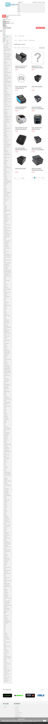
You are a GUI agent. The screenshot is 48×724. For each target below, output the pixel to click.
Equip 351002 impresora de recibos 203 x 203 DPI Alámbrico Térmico (38, 149)
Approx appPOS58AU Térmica (20, 168)
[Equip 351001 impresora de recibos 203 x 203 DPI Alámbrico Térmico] (38, 99)
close (44, 720)
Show (15, 178)
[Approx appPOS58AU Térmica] (21, 160)
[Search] (31, 32)
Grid (17, 47)
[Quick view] (16, 71)
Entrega (16, 709)
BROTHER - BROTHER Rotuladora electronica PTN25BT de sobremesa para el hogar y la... (21, 88)
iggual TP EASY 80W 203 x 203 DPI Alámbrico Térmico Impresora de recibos (21, 129)
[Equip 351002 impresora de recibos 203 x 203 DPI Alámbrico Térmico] (38, 140)
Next (43, 690)
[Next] (44, 178)
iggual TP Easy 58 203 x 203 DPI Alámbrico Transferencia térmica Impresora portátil (21, 68)
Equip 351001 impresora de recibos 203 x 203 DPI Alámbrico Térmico (38, 109)
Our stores (17, 707)
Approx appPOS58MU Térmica (37, 86)
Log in (5, 707)
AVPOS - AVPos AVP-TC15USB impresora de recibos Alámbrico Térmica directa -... (37, 129)
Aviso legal (17, 711)
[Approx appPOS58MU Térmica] (38, 78)
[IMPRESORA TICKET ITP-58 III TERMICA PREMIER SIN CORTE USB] (38, 58)
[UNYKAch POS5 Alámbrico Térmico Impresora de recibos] (38, 160)
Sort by (23, 47)
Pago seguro (17, 714)
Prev (41, 690)
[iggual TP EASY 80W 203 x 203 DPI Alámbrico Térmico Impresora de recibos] (21, 119)
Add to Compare (19, 71)
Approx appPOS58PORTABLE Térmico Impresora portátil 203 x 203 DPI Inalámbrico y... (21, 149)
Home (16, 40)
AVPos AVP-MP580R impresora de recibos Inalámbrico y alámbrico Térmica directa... (20, 109)
